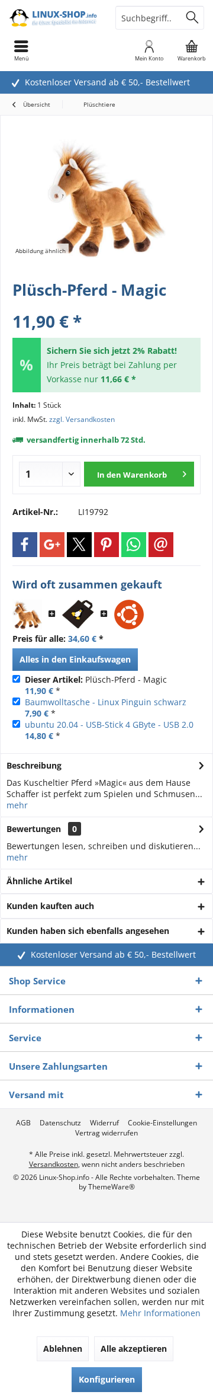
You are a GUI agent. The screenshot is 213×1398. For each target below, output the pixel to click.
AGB (23, 1123)
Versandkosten (53, 1164)
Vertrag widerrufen (106, 1133)
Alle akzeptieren (134, 1348)
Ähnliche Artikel (39, 881)
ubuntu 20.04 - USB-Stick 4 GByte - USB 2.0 (109, 724)
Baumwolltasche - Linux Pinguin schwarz (105, 702)
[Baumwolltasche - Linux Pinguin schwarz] (78, 614)
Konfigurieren (107, 1379)
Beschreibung (34, 765)
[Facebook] (24, 544)
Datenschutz (60, 1123)
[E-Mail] (161, 544)
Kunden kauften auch (50, 905)
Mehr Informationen (160, 1313)
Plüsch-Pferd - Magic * (96, 685)
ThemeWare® (111, 1187)
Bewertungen (34, 828)
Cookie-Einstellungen (162, 1123)
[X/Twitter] (79, 544)
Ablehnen (62, 1348)
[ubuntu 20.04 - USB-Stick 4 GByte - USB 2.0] (129, 614)
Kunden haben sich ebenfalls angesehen (88, 930)
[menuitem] (191, 50)
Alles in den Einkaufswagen (75, 659)
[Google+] (52, 544)
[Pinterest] (106, 544)
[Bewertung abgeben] (106, 305)
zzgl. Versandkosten (82, 419)
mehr (17, 805)
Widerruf (104, 1123)
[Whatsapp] (133, 544)
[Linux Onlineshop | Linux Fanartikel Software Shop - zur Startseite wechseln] (53, 18)
